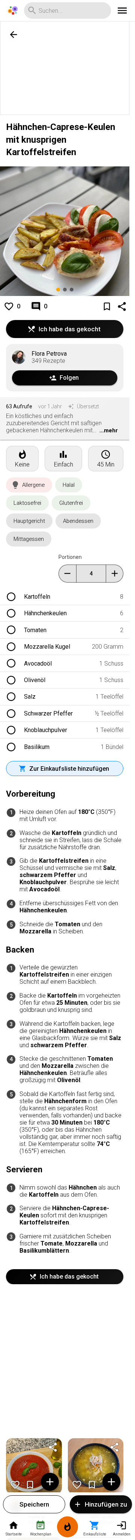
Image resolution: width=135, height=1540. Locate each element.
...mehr (108, 430)
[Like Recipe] (15, 1484)
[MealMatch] (67, 1528)
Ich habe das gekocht (69, 329)
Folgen (69, 377)
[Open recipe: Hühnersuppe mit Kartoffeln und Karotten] (96, 1466)
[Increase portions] (114, 573)
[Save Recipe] (30, 1484)
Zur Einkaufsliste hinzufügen (69, 768)
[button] (29, 484)
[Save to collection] (106, 306)
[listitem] (64, 597)
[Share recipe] (121, 306)
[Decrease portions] (67, 573)
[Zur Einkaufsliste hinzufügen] (50, 1482)
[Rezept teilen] (52, 1447)
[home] (12, 10)
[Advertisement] (67, 68)
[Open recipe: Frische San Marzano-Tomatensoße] (34, 1466)
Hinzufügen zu (106, 1504)
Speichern (34, 1504)
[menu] (122, 10)
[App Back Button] (13, 34)
